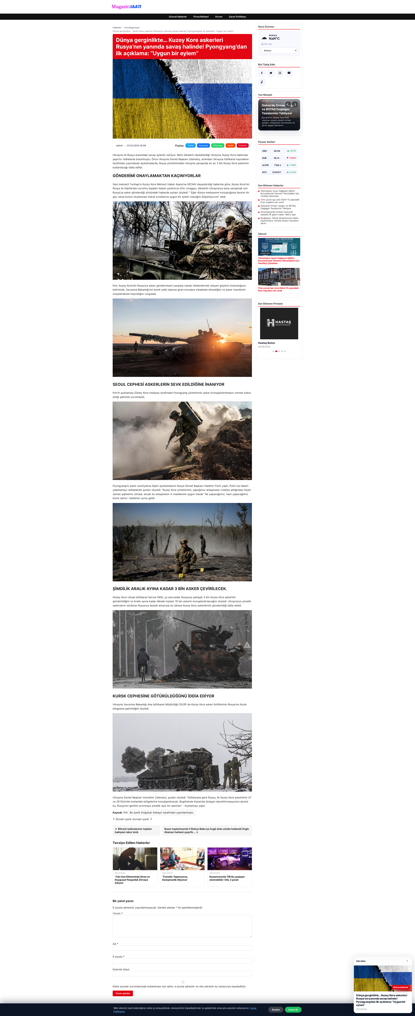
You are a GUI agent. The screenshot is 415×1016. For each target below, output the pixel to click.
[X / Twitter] (271, 73)
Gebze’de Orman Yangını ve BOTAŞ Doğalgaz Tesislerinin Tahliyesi (278, 207)
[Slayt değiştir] (273, 351)
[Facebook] (262, 73)
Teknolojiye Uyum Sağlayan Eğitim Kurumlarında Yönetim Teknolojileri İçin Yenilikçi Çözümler (280, 193)
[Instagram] (280, 73)
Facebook (203, 145)
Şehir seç (267, 44)
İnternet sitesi (121, 969)
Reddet (276, 1009)
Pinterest (243, 145)
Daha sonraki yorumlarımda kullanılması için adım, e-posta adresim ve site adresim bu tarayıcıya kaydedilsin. (179, 986)
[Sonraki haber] (295, 104)
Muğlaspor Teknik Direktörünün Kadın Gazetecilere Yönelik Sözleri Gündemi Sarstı (279, 221)
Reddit (230, 145)
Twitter (190, 145)
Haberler (117, 27)
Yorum (118, 913)
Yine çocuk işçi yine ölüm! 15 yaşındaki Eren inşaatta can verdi (280, 200)
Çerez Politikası (237, 16)
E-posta (118, 956)
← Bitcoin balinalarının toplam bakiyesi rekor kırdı (133, 830)
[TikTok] (262, 82)
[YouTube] (289, 73)
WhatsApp (217, 145)
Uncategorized (131, 27)
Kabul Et (293, 1009)
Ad (115, 943)
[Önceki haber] (288, 104)
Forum (218, 16)
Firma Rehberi (201, 16)
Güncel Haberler (178, 16)
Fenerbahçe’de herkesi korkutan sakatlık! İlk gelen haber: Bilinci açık (278, 213)
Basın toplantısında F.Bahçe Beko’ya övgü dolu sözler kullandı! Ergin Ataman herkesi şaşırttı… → (206, 830)
